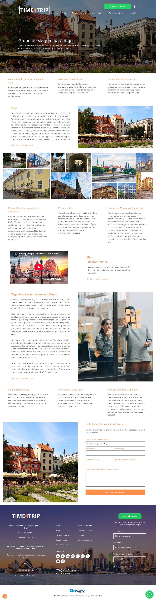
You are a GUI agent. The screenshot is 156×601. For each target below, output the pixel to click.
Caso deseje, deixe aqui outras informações (102, 469)
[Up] (4, 596)
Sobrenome (119, 449)
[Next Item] (148, 176)
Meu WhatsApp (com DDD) (125, 459)
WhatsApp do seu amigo (123, 554)
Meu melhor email (92, 459)
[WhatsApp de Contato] (144, 80)
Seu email (117, 542)
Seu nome (117, 531)
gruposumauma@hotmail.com (26, 575)
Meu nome (90, 449)
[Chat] (135, 6)
